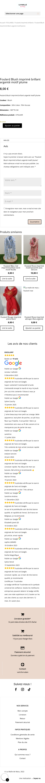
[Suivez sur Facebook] (16, 689)
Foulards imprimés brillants (24, 23)
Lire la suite (7, 278)
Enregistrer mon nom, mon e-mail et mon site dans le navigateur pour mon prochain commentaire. (22, 211)
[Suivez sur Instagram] (22, 689)
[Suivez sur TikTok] (29, 689)
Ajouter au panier (12, 125)
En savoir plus (14, 601)
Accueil (2, 23)
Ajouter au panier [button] (33, 328)
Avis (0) (6, 140)
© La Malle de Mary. (12, 771)
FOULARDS (10, 23)
